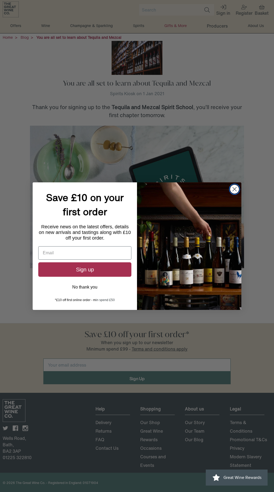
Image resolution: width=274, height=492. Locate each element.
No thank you (84, 287)
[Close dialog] (234, 189)
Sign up (85, 269)
